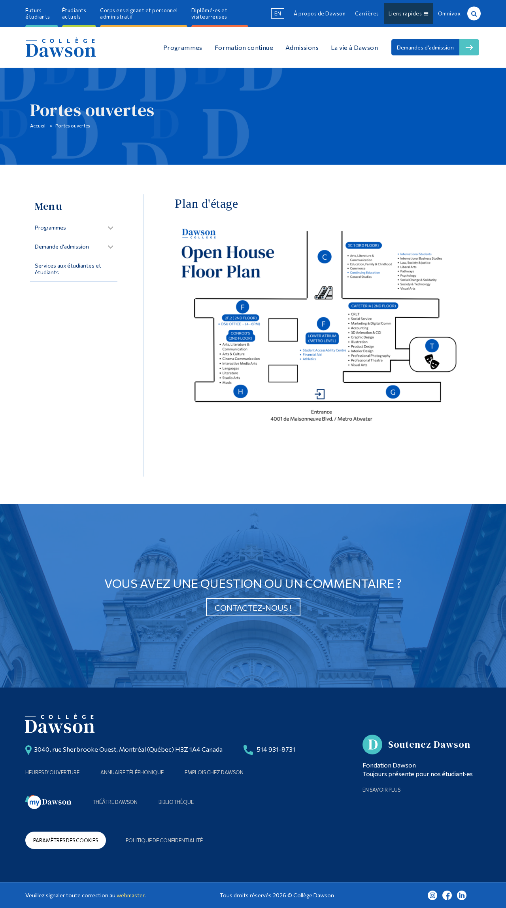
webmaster (130, 895)
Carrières (367, 13)
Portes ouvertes (72, 125)
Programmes (50, 227)
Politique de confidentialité (164, 840)
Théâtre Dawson (115, 802)
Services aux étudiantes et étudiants (68, 268)
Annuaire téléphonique (132, 772)
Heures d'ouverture (52, 772)
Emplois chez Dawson (214, 772)
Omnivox (449, 13)
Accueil (37, 125)
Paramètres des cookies (65, 840)
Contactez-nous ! (253, 607)
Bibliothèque (176, 802)
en (277, 13)
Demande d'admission (62, 246)
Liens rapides (406, 13)
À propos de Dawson (320, 13)
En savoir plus (381, 789)
